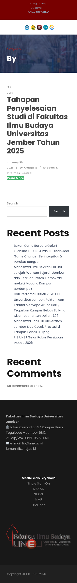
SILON (38, 494)
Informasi (14, 173)
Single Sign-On (38, 483)
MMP (38, 499)
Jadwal (27, 173)
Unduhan (38, 505)
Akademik (50, 168)
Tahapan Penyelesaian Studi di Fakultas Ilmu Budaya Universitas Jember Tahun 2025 (37, 125)
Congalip (30, 168)
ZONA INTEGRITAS (39, 12)
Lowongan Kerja (37, 3)
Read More (15, 178)
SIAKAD (38, 489)
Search (12, 203)
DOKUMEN (37, 8)
